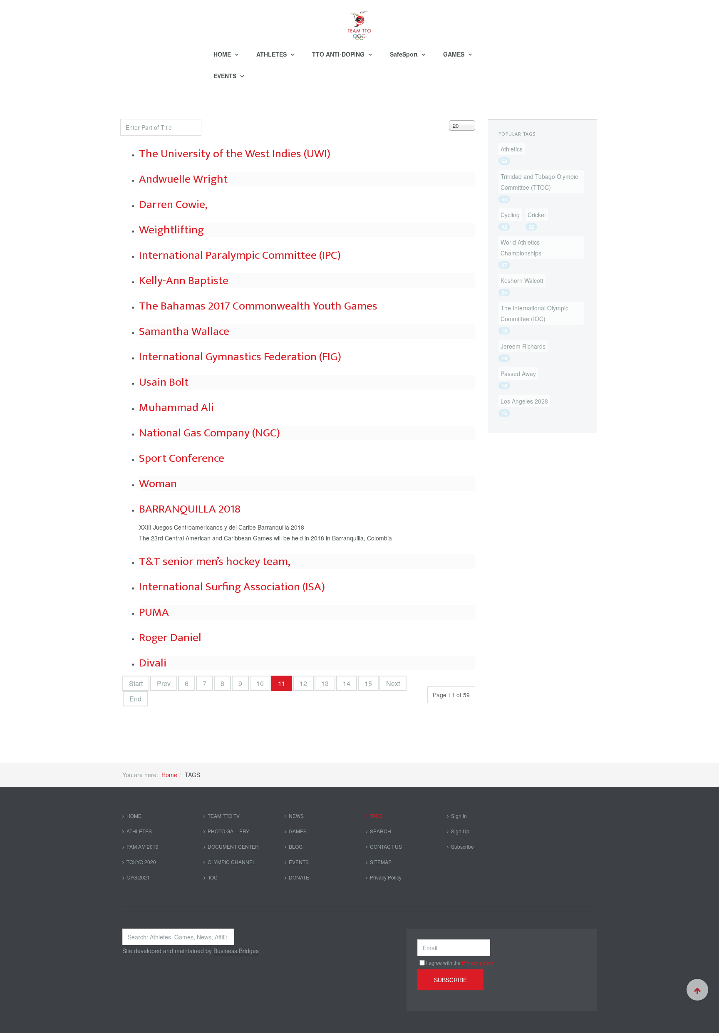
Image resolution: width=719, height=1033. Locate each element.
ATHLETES (272, 54)
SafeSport (404, 54)
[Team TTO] (359, 21)
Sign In (459, 815)
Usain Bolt (163, 382)
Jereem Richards (523, 346)
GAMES (454, 54)
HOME (223, 54)
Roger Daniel (170, 637)
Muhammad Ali (176, 407)
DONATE (299, 877)
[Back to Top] (697, 990)
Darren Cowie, (173, 204)
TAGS (376, 815)
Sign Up (460, 831)
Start (136, 683)
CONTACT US (386, 846)
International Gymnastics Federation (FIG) (240, 357)
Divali (152, 663)
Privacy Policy (386, 877)
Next (393, 683)
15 (368, 683)
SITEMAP (381, 861)
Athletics (512, 149)
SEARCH (380, 831)
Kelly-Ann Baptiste (183, 280)
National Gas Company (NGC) (209, 433)
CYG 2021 (138, 877)
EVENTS (225, 76)
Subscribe (462, 846)
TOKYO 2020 (141, 861)
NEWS (296, 815)
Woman (158, 483)
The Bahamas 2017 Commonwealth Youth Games (258, 306)
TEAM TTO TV (224, 815)
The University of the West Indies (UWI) (234, 153)
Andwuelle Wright (183, 179)
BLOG (295, 846)
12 (303, 683)
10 (260, 683)
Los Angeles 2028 (524, 401)
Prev (164, 683)
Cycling (510, 215)
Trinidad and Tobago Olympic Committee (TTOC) (539, 181)
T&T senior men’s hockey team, (214, 561)
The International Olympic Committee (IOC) (534, 313)
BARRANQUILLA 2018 (189, 509)
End (135, 699)
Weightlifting (171, 230)
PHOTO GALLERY (228, 831)
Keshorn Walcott (522, 280)
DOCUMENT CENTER (233, 846)
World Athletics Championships (521, 247)
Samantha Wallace (184, 331)
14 (346, 683)
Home (169, 774)
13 (325, 683)
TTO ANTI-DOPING (339, 54)
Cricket (537, 215)
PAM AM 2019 (142, 846)
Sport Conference (181, 458)
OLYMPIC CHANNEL (231, 861)
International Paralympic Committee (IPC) (240, 255)
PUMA (154, 612)
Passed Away (518, 373)
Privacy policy (477, 962)
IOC (213, 877)
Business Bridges (236, 950)
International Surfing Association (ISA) (232, 587)
